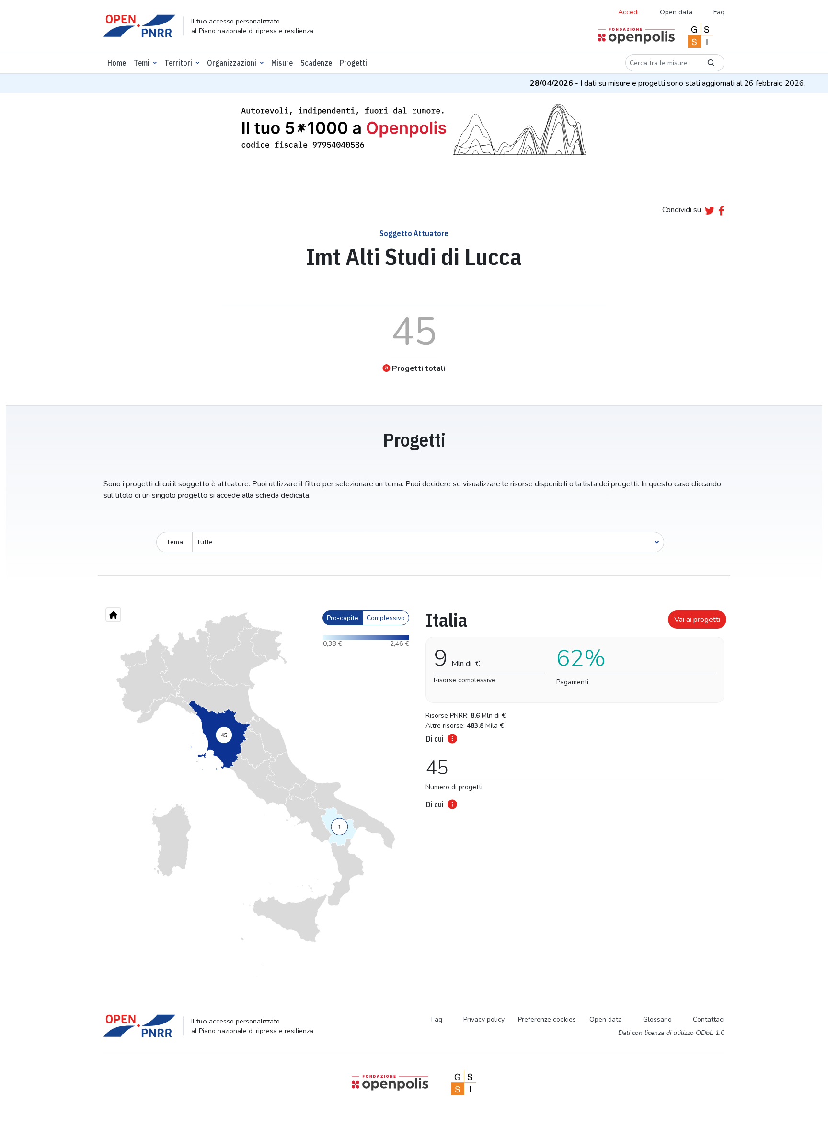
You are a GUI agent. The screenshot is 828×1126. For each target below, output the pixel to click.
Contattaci (708, 1019)
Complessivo (386, 617)
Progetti (353, 63)
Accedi (628, 12)
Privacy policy (484, 1019)
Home (116, 63)
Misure (282, 63)
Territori (178, 63)
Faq (718, 12)
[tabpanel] (572, 707)
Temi (142, 63)
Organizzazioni (231, 63)
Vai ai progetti (697, 619)
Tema (174, 542)
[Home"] (113, 614)
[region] (256, 794)
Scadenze (316, 63)
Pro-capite (342, 617)
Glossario (657, 1019)
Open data (676, 12)
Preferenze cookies (547, 1019)
